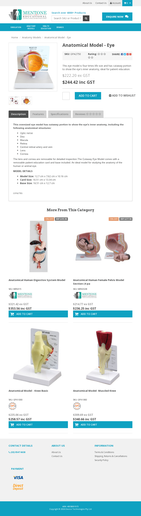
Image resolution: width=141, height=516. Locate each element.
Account (116, 2)
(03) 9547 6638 (17, 452)
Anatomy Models (31, 37)
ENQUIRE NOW (115, 16)
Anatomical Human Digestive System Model (37, 280)
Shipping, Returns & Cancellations (111, 456)
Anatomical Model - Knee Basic (28, 390)
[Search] (86, 18)
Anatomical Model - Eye (57, 37)
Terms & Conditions (104, 452)
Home (14, 37)
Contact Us (101, 2)
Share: (116, 54)
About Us (87, 2)
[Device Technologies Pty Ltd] (27, 14)
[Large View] (14, 100)
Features (38, 114)
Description (18, 114)
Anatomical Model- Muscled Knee (94, 390)
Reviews (80, 114)
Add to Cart (88, 96)
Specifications (59, 114)
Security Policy (101, 460)
